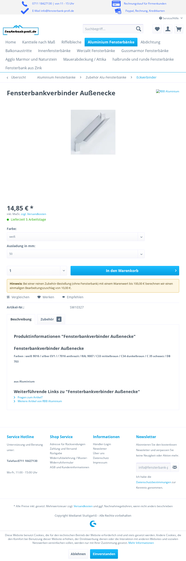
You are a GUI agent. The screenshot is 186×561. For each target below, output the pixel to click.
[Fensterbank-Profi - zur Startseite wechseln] (20, 30)
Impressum (100, 462)
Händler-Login (102, 444)
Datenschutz (101, 458)
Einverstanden (104, 554)
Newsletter (100, 449)
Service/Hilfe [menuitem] (170, 18)
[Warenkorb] (178, 28)
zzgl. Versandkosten (33, 214)
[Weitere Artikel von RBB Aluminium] (167, 97)
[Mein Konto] (167, 28)
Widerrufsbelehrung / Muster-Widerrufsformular (69, 460)
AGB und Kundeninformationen (69, 467)
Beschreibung (21, 319)
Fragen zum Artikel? (30, 397)
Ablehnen (78, 554)
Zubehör (50, 319)
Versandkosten (83, 506)
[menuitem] (113, 28)
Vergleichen (20, 297)
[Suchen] (138, 28)
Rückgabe (56, 453)
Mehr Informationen (141, 543)
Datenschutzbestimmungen (153, 482)
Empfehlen (74, 297)
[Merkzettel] (157, 28)
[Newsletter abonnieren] (174, 467)
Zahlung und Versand (63, 449)
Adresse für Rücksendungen (67, 444)
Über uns (99, 453)
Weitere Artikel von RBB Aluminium (39, 401)
